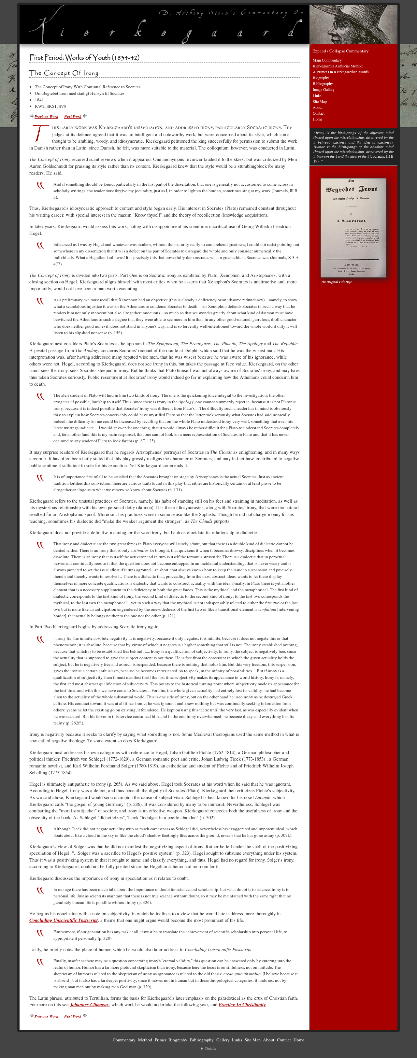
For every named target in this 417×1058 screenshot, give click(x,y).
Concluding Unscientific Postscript (63, 920)
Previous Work (46, 116)
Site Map (320, 101)
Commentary (124, 1040)
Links (317, 95)
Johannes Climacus (89, 1004)
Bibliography (323, 83)
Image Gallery (324, 89)
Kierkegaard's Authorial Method (338, 65)
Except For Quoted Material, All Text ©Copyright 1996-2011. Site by (208, 1048)
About (318, 107)
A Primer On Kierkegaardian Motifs (341, 71)
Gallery (223, 1040)
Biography (321, 77)
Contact (318, 113)
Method (145, 1040)
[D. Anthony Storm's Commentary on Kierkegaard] (164, 24)
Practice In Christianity (242, 1004)
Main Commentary (327, 60)
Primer (160, 1040)
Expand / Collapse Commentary (340, 51)
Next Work (72, 116)
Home (317, 119)
